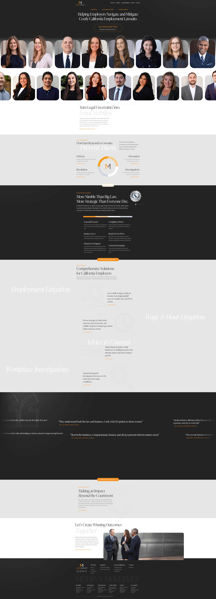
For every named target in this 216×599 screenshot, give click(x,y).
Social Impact (94, 571)
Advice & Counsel (118, 567)
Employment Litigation (105, 567)
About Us (93, 567)
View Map (77, 592)
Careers (92, 573)
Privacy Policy (104, 596)
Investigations (117, 571)
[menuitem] (112, 3)
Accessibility (99, 596)
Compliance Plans (118, 569)
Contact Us (131, 567)
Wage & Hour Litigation (105, 569)
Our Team (93, 569)
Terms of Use (110, 596)
